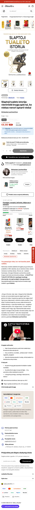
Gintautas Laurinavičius (9, 112)
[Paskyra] (29, 6)
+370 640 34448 (26, 163)
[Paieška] (31, 11)
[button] (33, 255)
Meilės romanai (23, 250)
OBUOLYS (11, 97)
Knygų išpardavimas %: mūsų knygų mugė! (22, 16)
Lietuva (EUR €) (8, 484)
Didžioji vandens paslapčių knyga (14, 181)
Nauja (5, 120)
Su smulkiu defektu (14, 120)
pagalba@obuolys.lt (25, 164)
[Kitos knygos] (32, 23)
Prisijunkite (7, 128)
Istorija (5, 253)
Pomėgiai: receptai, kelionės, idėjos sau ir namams (17, 203)
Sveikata (12, 253)
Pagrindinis (4, 16)
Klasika (19, 253)
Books (22, 97)
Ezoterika (26, 253)
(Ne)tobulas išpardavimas (10, 256)
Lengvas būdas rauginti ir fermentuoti (20, 225)
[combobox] (17, 11)
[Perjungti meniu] (2, 6)
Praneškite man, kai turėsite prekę (18, 157)
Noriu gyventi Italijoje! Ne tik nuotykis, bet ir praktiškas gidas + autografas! (8, 228)
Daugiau (27, 184)
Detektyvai (14, 250)
